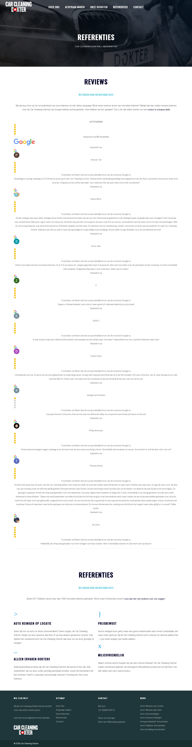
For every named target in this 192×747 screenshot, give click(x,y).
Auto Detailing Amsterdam (152, 729)
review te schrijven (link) (159, 109)
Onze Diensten (62, 714)
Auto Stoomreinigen (149, 714)
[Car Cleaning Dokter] (19, 7)
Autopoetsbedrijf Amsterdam (154, 721)
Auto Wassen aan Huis (150, 710)
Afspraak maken (63, 710)
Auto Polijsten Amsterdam (152, 725)
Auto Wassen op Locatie (151, 706)
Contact (60, 721)
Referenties (61, 717)
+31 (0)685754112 (106, 710)
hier (20, 718)
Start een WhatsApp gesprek (111, 722)
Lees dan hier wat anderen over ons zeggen (144, 599)
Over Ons (60, 706)
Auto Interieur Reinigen (150, 717)
